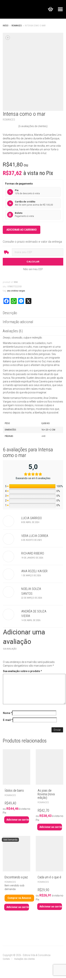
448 (43, 436)
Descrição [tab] (10, 313)
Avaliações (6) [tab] (13, 331)
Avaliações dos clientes (24, 959)
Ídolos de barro (14, 790)
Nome (7, 713)
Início (5, 25)
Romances (17, 25)
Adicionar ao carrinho (21, 229)
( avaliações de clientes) (32, 126)
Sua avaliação (10, 649)
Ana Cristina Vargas (16, 290)
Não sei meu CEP (33, 269)
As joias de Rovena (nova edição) (46, 794)
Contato (6, 959)
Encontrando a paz (16, 877)
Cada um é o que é (49, 877)
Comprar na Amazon (19, 898)
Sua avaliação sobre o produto (22, 671)
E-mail (8, 720)
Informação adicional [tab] (18, 322)
